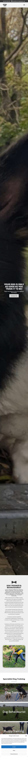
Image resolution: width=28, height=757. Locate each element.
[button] (26, 736)
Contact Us (14, 296)
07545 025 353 (7, 1)
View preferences (14, 754)
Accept (14, 746)
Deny (14, 750)
